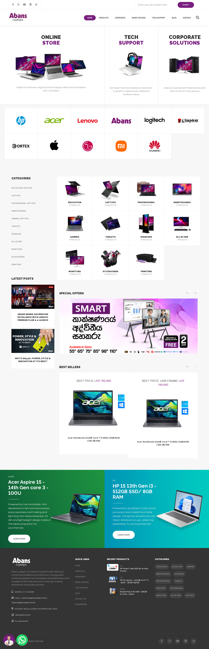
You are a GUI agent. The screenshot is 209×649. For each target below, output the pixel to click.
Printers (16, 265)
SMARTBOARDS (163, 574)
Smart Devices (138, 18)
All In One (16, 242)
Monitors (16, 249)
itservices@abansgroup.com (34, 598)
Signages (16, 234)
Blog (174, 18)
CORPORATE (161, 567)
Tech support (158, 18)
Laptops (16, 196)
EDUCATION (177, 567)
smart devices (82, 582)
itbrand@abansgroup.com (23, 603)
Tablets (15, 226)
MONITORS (161, 595)
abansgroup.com (23, 615)
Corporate (120, 18)
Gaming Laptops (20, 219)
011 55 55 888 (28, 592)
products (103, 18)
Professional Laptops (23, 203)
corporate (80, 577)
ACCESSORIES (176, 588)
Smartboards (18, 211)
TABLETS (178, 581)
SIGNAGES (179, 574)
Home (89, 18)
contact (187, 18)
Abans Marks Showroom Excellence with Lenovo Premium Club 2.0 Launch (32, 317)
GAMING (190, 567)
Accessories (18, 257)
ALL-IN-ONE (176, 595)
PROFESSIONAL (163, 581)
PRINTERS (160, 588)
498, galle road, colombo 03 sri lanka (40, 609)
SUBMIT (185, 5)
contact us (80, 599)
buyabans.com (21, 621)
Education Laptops (21, 188)
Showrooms (81, 604)
